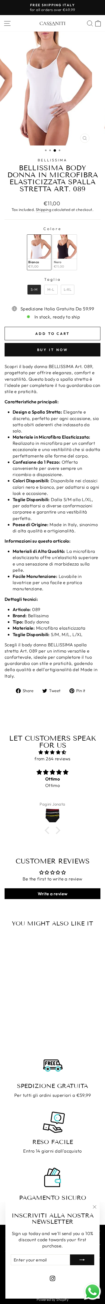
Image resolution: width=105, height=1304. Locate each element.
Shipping (43, 209)
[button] (48, 830)
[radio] (39, 252)
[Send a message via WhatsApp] (92, 1291)
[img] (52, 752)
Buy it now (52, 350)
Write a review (53, 893)
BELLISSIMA (52, 160)
